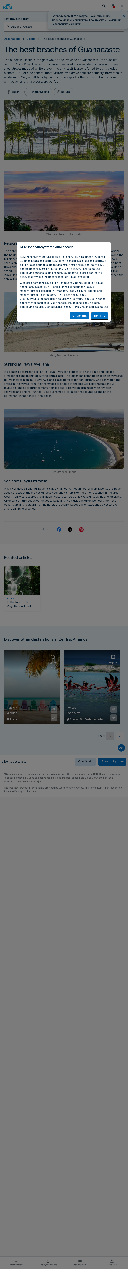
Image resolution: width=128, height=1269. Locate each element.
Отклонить (79, 315)
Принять (99, 315)
